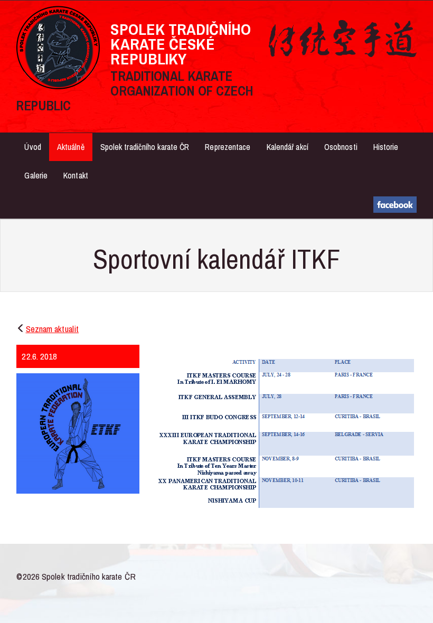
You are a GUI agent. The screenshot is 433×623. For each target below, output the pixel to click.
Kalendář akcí (287, 147)
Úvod (32, 147)
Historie (386, 147)
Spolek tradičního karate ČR (145, 147)
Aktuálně (70, 147)
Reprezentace (227, 147)
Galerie (36, 175)
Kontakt (75, 175)
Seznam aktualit (52, 329)
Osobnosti (340, 147)
